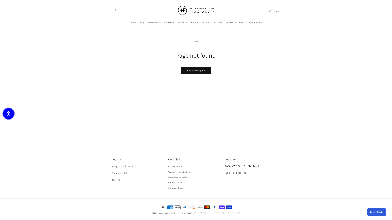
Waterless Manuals (177, 177)
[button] (115, 10)
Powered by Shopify (188, 213)
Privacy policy (219, 213)
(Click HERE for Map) (236, 172)
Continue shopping (196, 70)
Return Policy (175, 182)
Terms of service (234, 213)
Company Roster (176, 188)
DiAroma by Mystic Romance (169, 213)
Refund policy (205, 213)
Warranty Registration (179, 171)
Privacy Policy (175, 166)
